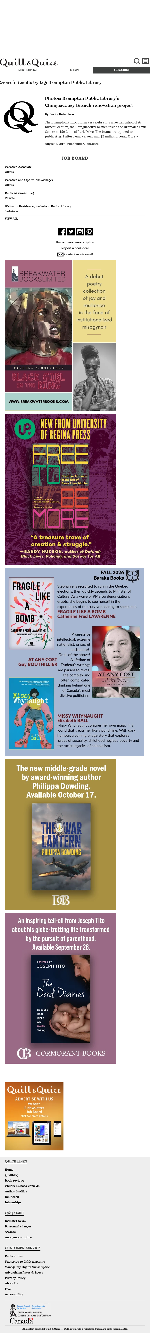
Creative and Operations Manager (29, 180)
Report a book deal (75, 248)
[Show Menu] (145, 61)
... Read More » (126, 136)
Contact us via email (78, 254)
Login (74, 70)
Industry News (15, 1221)
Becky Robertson (61, 114)
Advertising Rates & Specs (24, 1272)
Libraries (92, 144)
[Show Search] (136, 61)
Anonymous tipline (18, 1237)
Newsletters (28, 70)
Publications (13, 1256)
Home (9, 1170)
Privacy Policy (15, 1278)
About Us (11, 1283)
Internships (13, 1202)
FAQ (8, 1289)
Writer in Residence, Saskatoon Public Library (38, 206)
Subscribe (121, 70)
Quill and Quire (50, 63)
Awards (10, 1232)
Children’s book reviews (22, 1186)
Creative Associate (18, 167)
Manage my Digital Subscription (27, 1267)
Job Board (12, 1197)
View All (11, 219)
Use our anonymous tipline (75, 242)
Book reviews (14, 1181)
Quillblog (11, 1175)
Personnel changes (18, 1226)
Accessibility (14, 1294)
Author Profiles (16, 1191)
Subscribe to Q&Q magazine (25, 1262)
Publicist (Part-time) (19, 193)
